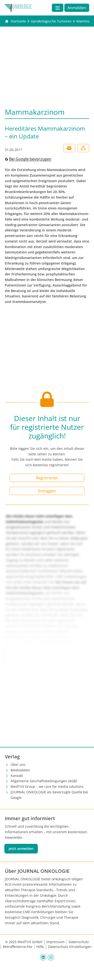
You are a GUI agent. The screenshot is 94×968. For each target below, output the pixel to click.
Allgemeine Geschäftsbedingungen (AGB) (44, 781)
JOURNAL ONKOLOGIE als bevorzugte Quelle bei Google (49, 795)
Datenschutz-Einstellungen (70, 946)
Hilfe (40, 946)
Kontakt (17, 775)
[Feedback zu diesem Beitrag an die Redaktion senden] (83, 148)
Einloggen (47, 491)
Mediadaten (20, 770)
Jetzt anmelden (21, 848)
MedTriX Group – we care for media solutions (47, 786)
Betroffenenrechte (17, 946)
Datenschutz (79, 941)
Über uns (18, 764)
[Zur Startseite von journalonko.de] (18, 8)
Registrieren (47, 477)
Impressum (55, 941)
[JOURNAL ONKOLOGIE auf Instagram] (51, 957)
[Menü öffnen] (57, 8)
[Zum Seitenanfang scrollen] (85, 959)
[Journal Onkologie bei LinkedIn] (43, 957)
